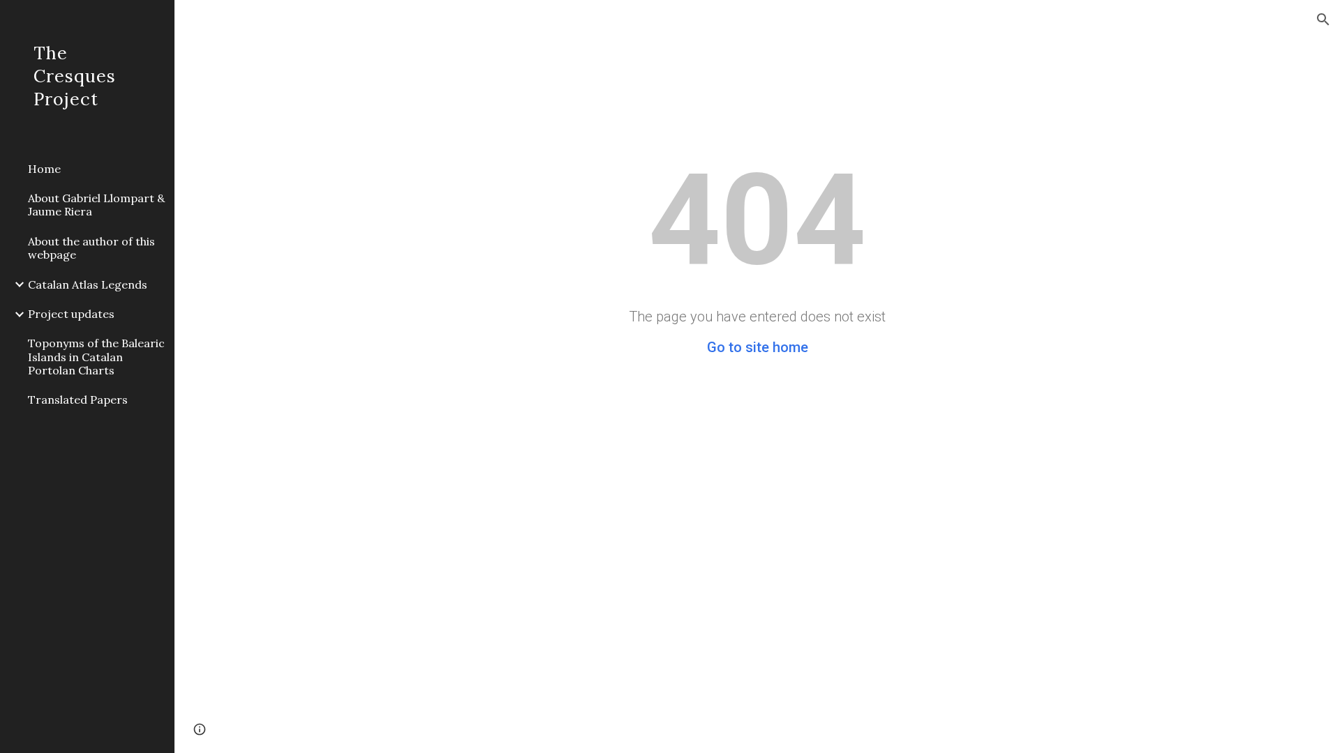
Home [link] (44, 169)
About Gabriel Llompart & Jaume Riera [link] (96, 204)
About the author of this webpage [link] (91, 247)
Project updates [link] (71, 314)
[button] (1323, 19)
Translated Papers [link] (78, 399)
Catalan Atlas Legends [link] (87, 284)
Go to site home (757, 347)
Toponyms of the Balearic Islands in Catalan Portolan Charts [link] (96, 356)
